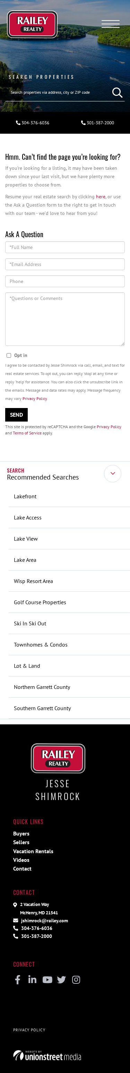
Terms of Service (27, 432)
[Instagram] (76, 980)
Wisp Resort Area (33, 580)
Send (16, 414)
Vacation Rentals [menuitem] (33, 851)
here (100, 196)
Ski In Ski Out (30, 623)
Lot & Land (27, 665)
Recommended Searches (43, 477)
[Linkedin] (32, 980)
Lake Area (25, 559)
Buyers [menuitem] (21, 833)
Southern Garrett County (42, 708)
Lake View (26, 538)
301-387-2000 (36, 936)
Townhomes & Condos (41, 644)
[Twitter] (61, 980)
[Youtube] (47, 980)
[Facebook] (18, 980)
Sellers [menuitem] (21, 842)
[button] (116, 92)
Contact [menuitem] (22, 868)
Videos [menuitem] (21, 859)
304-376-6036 (34, 123)
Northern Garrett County (42, 686)
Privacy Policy (35, 398)
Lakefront (25, 496)
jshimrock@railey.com (44, 920)
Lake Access (28, 517)
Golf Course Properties (40, 602)
